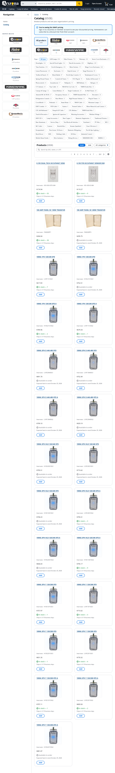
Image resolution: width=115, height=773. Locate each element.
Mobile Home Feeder (43, 138)
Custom (50, 126)
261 (100, 154)
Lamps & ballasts (22, 9)
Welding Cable (61, 134)
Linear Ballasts (58, 91)
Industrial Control (87, 134)
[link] (45, 14)
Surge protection (86, 9)
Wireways (83, 59)
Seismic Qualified (76, 126)
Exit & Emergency (58, 67)
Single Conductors (74, 91)
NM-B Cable (80, 102)
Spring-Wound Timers (43, 79)
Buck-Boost (40, 134)
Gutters (65, 106)
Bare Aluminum (41, 122)
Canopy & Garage (42, 91)
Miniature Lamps (94, 102)
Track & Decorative (42, 114)
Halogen (94, 83)
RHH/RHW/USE (88, 138)
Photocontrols (41, 83)
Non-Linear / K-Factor (56, 130)
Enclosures (34, 9)
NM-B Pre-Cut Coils (69, 87)
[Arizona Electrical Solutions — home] (10, 3)
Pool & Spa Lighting (93, 130)
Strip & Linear (73, 71)
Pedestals (53, 102)
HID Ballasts (82, 83)
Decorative (96, 95)
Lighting (11, 9)
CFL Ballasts (73, 110)
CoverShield (41, 102)
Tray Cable (53, 87)
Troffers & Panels (42, 75)
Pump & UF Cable (59, 110)
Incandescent (55, 83)
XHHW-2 (101, 138)
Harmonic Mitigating (75, 130)
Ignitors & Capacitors (60, 114)
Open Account (97, 3)
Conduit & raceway (60, 9)
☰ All (4, 9)
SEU (107, 122)
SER (50, 134)
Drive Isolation (59, 138)
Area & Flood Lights (57, 63)
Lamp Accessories (53, 118)
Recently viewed (99, 9)
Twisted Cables (77, 106)
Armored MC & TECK (44, 95)
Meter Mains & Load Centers (96, 106)
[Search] (79, 3)
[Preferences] (108, 154)
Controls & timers (46, 9)
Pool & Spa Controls (73, 75)
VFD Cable (54, 106)
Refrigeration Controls (44, 98)
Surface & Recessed (93, 79)
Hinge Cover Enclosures (94, 67)
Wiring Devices (73, 138)
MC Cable (39, 126)
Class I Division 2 (92, 126)
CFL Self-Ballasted (42, 110)
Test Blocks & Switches (71, 122)
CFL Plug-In (77, 79)
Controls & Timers (62, 79)
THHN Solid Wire (88, 110)
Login (87, 3)
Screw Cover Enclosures (101, 59)
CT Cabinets (41, 87)
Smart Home (66, 102)
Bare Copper (67, 118)
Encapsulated (40, 130)
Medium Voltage (95, 114)
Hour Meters (60, 98)
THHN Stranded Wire (80, 95)
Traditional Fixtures (101, 118)
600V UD (39, 118)
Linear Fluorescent (43, 71)
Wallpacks (68, 83)
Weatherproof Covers (92, 75)
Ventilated (87, 122)
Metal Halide (57, 75)
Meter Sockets (75, 67)
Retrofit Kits (61, 126)
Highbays (91, 63)
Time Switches (42, 67)
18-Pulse (74, 134)
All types (43, 59)
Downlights (41, 63)
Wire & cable (74, 9)
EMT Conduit (41, 106)
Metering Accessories (78, 114)
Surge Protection (89, 71)
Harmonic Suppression (83, 118)
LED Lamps (55, 59)
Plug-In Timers (94, 98)
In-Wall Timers (90, 91)
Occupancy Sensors (62, 95)
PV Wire (98, 122)
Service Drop (55, 122)
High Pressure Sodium (77, 98)
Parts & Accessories (76, 63)
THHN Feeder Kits (87, 87)
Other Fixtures (69, 59)
